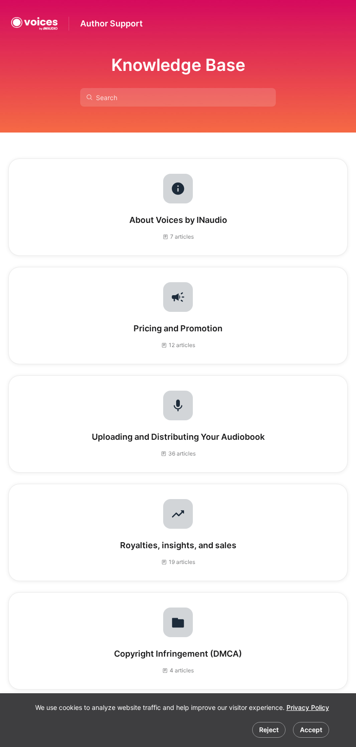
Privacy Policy (307, 707)
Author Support (111, 23)
